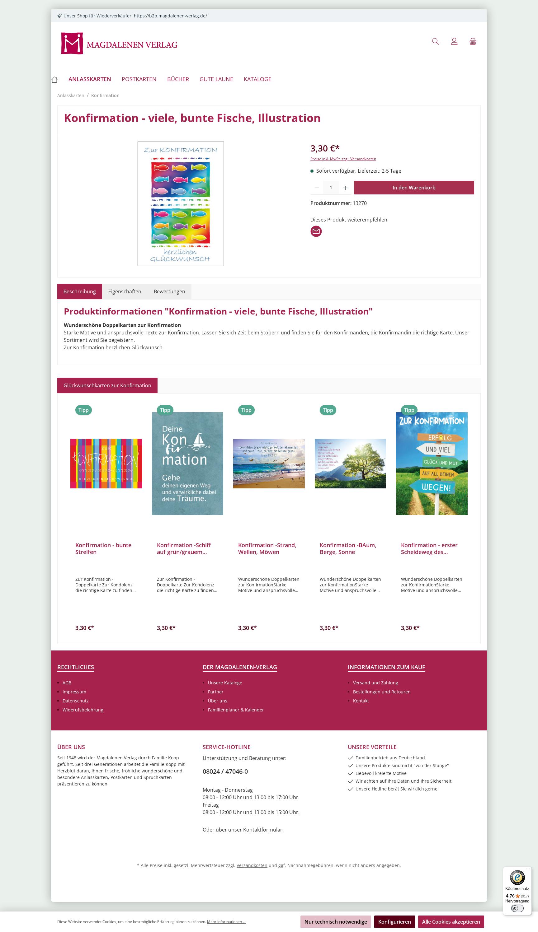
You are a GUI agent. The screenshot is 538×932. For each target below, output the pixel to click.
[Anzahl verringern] (316, 187)
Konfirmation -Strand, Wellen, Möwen (267, 548)
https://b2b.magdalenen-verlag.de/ (170, 16)
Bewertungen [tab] (169, 291)
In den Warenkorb (414, 187)
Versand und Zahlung (375, 683)
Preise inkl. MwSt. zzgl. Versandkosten (343, 158)
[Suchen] (435, 41)
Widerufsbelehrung (83, 710)
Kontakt (361, 701)
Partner (216, 692)
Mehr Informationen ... (226, 921)
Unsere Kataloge (225, 683)
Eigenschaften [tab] (124, 291)
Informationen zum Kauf (386, 667)
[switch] (517, 908)
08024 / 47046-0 (225, 771)
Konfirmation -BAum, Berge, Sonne (348, 548)
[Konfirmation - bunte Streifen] (106, 463)
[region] (181, 204)
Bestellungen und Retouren (382, 692)
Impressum (74, 692)
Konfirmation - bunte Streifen (103, 548)
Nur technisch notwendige (335, 921)
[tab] (79, 291)
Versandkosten (252, 865)
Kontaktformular (262, 829)
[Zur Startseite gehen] (119, 42)
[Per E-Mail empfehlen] (316, 230)
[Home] (57, 79)
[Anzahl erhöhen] (345, 187)
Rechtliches (75, 667)
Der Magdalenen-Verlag (240, 667)
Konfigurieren (394, 921)
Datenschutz (76, 701)
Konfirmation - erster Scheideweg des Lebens (429, 548)
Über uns (217, 701)
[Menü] (528, 870)
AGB (67, 683)
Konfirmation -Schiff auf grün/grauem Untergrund (184, 548)
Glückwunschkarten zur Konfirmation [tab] (107, 385)
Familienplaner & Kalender (236, 710)
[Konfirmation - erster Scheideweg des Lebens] (432, 463)
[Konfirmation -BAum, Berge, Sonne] (350, 463)
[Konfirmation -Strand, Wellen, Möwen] (269, 463)
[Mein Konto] (454, 41)
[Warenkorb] (473, 41)
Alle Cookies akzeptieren (451, 921)
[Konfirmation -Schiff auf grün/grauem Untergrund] (188, 463)
